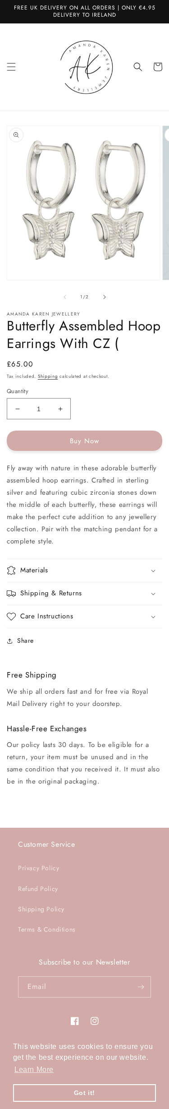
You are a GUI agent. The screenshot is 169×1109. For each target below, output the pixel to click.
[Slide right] (104, 297)
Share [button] (25, 640)
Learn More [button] (34, 1069)
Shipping (48, 376)
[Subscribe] (141, 987)
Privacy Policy (38, 867)
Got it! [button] (84, 1092)
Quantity (17, 391)
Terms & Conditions (47, 929)
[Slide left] (65, 297)
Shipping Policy (41, 909)
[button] (11, 67)
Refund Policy (38, 888)
